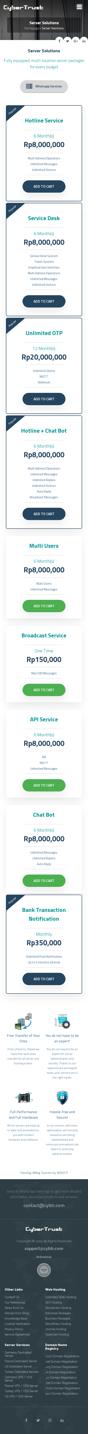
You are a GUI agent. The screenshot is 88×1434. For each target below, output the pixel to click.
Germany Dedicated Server (18, 1354)
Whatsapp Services (48, 86)
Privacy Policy (14, 1329)
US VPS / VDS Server (19, 1396)
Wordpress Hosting (58, 1307)
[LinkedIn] (61, 1420)
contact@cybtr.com (44, 1205)
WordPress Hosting (58, 1323)
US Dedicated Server (18, 1366)
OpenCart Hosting (57, 1334)
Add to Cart (44, 186)
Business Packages (57, 1318)
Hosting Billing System (36, 1172)
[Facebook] (26, 1420)
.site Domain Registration (61, 1383)
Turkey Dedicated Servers (22, 1371)
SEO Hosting (53, 1302)
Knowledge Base (16, 1318)
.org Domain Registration (61, 1367)
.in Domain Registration (60, 1372)
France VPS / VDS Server (21, 1385)
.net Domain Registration (61, 1361)
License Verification (17, 1323)
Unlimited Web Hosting (60, 1297)
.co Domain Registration (61, 1377)
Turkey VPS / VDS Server (21, 1391)
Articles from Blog (17, 1313)
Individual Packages (58, 1313)
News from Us (14, 1307)
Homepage (31, 28)
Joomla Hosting (55, 1329)
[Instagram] (50, 1420)
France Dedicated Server (21, 1361)
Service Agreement (17, 1334)
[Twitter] (38, 1420)
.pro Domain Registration (61, 1393)
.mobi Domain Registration (62, 1388)
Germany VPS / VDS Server (18, 1379)
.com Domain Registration (62, 1356)
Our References (15, 1302)
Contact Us (12, 1297)
